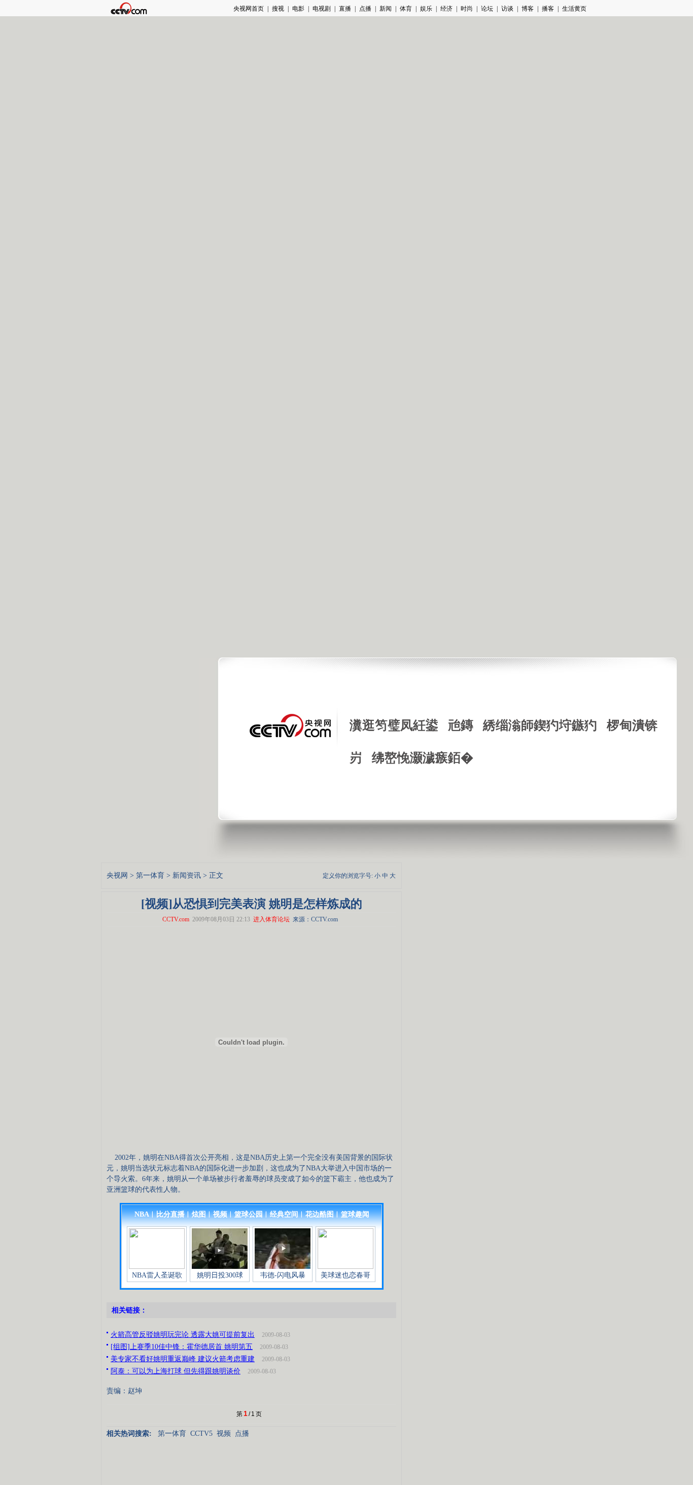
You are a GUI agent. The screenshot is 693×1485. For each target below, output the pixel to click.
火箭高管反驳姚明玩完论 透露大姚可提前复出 (183, 1334)
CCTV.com (175, 919)
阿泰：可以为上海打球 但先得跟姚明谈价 (175, 1371)
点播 (242, 1433)
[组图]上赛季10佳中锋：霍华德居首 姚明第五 (182, 1347)
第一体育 (150, 875)
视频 (224, 1433)
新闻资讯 (186, 875)
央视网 (117, 875)
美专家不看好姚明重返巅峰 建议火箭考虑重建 (183, 1359)
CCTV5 (201, 1433)
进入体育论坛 (271, 919)
